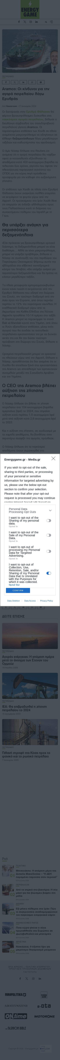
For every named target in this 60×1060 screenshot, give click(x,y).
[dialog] (30, 530)
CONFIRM (18, 590)
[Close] (54, 459)
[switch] (48, 520)
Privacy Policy (46, 601)
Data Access (30, 601)
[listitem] (30, 510)
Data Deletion (13, 601)
